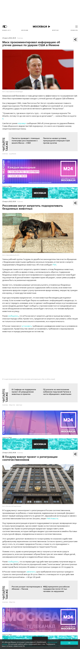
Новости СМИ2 (7, 186)
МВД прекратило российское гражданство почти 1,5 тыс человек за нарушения (56, 589)
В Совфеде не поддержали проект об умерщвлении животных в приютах (24, 391)
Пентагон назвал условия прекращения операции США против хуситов (56, 140)
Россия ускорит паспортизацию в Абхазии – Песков (27, 588)
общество (12, 405)
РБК (54, 264)
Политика (20, 38)
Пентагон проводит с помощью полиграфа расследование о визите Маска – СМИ (26, 140)
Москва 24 (40, 27)
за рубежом (12, 153)
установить (27, 326)
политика (5, 153)
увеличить (31, 571)
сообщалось (13, 316)
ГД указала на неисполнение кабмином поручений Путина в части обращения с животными (57, 391)
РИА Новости (52, 518)
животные (19, 405)
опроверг (22, 123)
